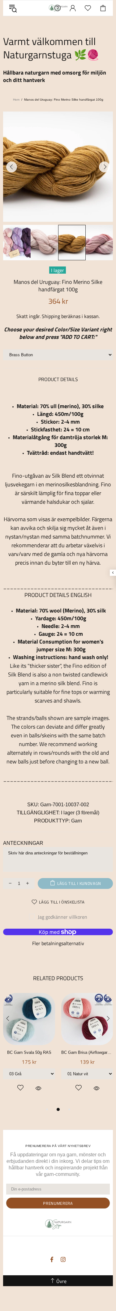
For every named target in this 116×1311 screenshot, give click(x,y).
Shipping (51, 316)
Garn (76, 820)
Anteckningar (23, 843)
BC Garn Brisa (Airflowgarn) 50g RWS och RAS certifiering (87, 1052)
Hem (16, 99)
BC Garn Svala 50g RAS (29, 1052)
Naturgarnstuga (58, 1224)
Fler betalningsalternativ (58, 943)
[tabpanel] (29, 1049)
